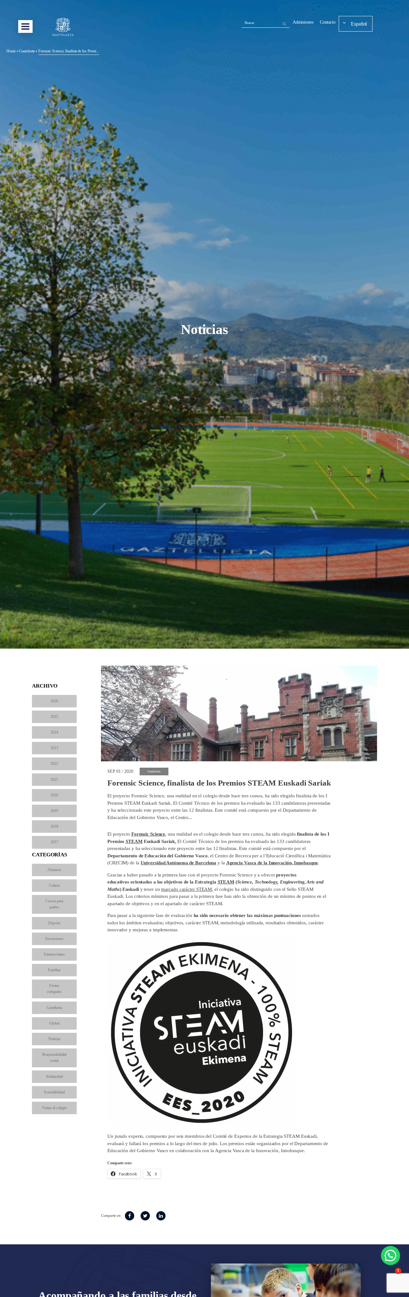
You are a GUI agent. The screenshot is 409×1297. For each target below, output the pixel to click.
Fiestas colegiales (54, 988)
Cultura (54, 885)
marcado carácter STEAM (186, 889)
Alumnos (54, 870)
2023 (54, 748)
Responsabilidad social (54, 1057)
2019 (54, 811)
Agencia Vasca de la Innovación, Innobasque (272, 862)
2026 (54, 701)
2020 (54, 795)
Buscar (249, 23)
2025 (54, 716)
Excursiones (54, 938)
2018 (54, 826)
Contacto (328, 22)
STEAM (134, 841)
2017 (54, 842)
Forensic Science (148, 834)
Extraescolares (54, 954)
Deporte (54, 923)
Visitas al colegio (54, 1108)
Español (359, 23)
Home (11, 51)
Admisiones (303, 22)
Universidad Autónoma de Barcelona (179, 862)
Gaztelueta (27, 51)
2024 (54, 732)
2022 (54, 763)
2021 (54, 779)
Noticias (54, 1039)
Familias (54, 970)
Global (54, 1023)
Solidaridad (54, 1076)
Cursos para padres (54, 904)
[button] (390, 1255)
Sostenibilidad (54, 1092)
